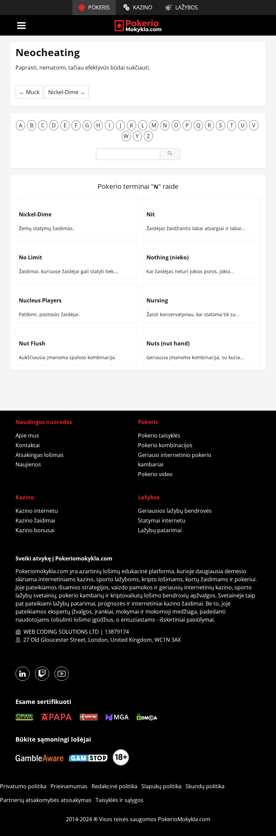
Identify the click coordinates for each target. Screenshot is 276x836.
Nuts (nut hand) (167, 343)
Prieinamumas (69, 786)
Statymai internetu (161, 520)
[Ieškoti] (170, 154)
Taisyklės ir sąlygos (119, 800)
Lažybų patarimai (160, 530)
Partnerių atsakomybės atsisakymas (46, 800)
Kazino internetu (36, 510)
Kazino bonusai (35, 530)
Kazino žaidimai (35, 520)
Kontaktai (27, 445)
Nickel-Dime (66, 92)
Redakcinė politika (114, 786)
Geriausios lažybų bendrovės (175, 510)
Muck (29, 92)
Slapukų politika (161, 786)
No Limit (30, 257)
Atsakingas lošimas (39, 455)
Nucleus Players (40, 300)
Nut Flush (32, 343)
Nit (150, 214)
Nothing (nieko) (167, 257)
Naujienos (28, 464)
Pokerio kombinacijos (165, 445)
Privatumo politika (23, 786)
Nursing (157, 300)
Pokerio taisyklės (159, 435)
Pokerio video (155, 474)
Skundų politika (205, 786)
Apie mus (27, 435)
